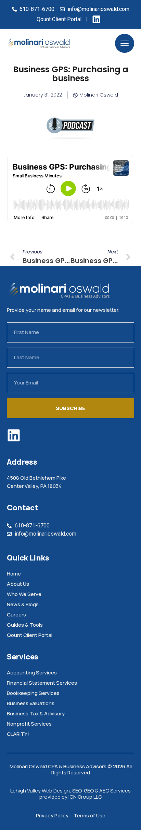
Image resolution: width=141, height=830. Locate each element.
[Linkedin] (14, 435)
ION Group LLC (85, 796)
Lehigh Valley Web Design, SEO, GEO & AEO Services (70, 790)
